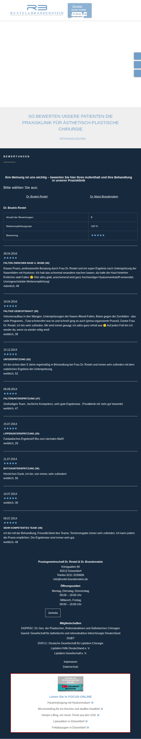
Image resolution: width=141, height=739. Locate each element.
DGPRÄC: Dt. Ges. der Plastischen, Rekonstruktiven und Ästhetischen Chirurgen (70, 628)
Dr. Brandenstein (79, 15)
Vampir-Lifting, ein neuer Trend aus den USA (68, 715)
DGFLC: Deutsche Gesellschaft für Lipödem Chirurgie (70, 643)
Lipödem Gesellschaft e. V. (70, 653)
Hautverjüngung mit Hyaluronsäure (68, 702)
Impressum (70, 661)
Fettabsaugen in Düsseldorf (69, 727)
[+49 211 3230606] (137, 56)
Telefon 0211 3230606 (70, 575)
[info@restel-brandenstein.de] (137, 64)
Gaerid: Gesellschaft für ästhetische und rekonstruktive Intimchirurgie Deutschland (70, 633)
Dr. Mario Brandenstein (104, 196)
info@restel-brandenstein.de (70, 579)
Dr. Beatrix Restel (37, 196)
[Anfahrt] (137, 73)
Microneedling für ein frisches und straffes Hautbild (69, 708)
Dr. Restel (77, 14)
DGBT (70, 638)
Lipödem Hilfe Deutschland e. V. (70, 648)
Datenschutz (70, 666)
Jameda (53, 612)
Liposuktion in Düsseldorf (68, 721)
